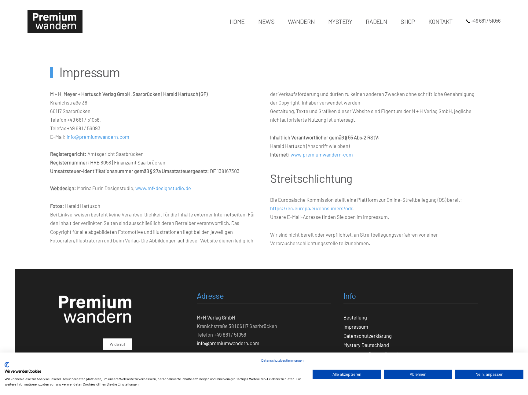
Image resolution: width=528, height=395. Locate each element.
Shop (408, 21)
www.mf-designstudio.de (163, 188)
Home (237, 21)
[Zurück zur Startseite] (55, 21)
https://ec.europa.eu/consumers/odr (311, 208)
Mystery (340, 21)
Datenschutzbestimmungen (282, 360)
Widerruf (117, 344)
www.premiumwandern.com (322, 154)
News (266, 21)
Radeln (376, 21)
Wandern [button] (301, 21)
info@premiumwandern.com (98, 137)
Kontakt (440, 21)
